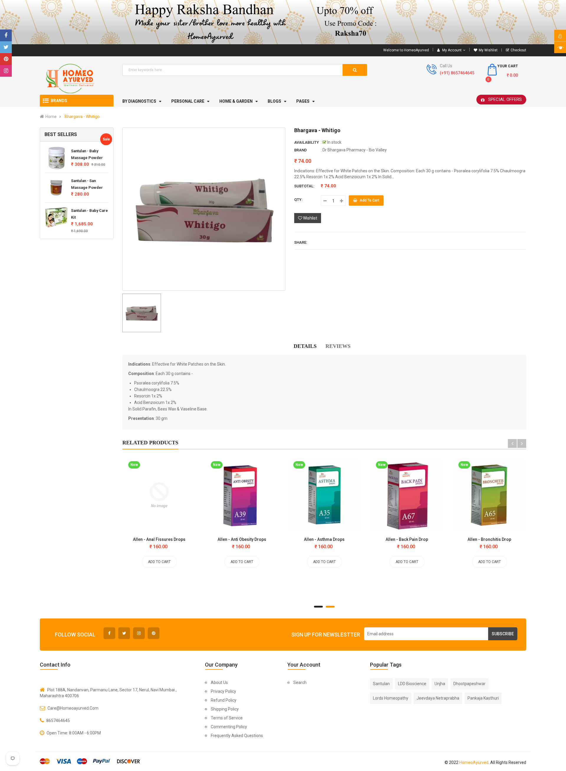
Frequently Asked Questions (237, 735)
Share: (300, 242)
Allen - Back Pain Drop (407, 539)
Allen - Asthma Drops (324, 539)
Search (300, 682)
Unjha (440, 683)
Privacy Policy (223, 691)
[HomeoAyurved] (283, 22)
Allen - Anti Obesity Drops (242, 539)
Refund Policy (223, 700)
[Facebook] (6, 35)
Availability (306, 142)
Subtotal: (304, 186)
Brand (300, 150)
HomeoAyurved (473, 762)
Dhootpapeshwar (469, 683)
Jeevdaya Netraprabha (438, 698)
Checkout (518, 50)
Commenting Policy (229, 726)
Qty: (298, 199)
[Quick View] (138, 496)
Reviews (338, 346)
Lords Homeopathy (390, 698)
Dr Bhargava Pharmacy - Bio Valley (355, 150)
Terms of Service (227, 718)
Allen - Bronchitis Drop (489, 539)
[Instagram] (6, 71)
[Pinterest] (6, 59)
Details (305, 346)
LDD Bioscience (412, 683)
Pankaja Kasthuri (483, 698)
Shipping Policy (225, 709)
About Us (219, 682)
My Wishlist (488, 50)
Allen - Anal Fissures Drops (159, 539)
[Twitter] (6, 47)
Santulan (381, 683)
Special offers (505, 99)
